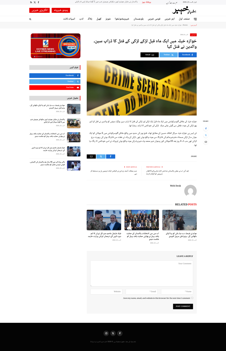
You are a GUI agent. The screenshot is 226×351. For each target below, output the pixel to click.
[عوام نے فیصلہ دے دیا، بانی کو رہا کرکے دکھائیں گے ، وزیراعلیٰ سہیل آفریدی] (179, 220)
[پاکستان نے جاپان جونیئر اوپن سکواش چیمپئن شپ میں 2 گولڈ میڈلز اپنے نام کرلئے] (73, 123)
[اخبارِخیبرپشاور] (184, 10)
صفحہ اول (184, 19)
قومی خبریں (154, 19)
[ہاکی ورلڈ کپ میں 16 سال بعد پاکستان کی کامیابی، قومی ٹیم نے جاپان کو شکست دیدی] (73, 166)
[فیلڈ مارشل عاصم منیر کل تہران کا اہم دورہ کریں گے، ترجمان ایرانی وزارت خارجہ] (104, 220)
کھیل (98, 19)
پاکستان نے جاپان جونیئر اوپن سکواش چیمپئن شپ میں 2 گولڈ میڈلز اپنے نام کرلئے (47, 120)
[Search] (30, 19)
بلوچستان (139, 19)
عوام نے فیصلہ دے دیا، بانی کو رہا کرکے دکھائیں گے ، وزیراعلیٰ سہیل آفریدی (181, 235)
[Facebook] (205, 128)
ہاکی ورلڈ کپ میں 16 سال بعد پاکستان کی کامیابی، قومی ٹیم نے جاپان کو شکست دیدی (47, 163)
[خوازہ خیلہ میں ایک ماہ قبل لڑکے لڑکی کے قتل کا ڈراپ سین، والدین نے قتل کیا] (142, 88)
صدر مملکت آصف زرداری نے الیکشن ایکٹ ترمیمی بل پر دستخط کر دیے (114, 172)
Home (185, 25)
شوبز (108, 19)
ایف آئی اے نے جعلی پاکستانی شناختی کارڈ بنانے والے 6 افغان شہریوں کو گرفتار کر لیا (167, 172)
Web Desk (175, 186)
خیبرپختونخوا (122, 19)
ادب (81, 19)
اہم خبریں (170, 19)
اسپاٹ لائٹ (69, 19)
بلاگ (90, 19)
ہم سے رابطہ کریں (171, 2)
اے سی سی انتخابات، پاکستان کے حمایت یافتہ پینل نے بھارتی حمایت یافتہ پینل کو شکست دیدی (110, 2)
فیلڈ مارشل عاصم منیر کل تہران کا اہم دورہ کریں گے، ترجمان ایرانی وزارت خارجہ (104, 235)
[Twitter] (205, 135)
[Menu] (195, 19)
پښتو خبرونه (61, 10)
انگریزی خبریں (39, 10)
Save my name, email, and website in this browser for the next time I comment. (156, 298)
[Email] (205, 141)
